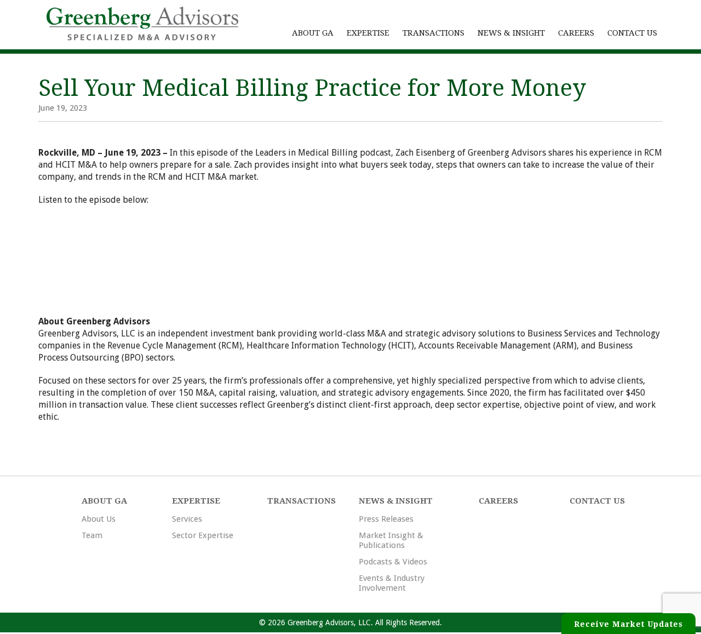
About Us (99, 519)
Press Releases (386, 519)
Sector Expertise (202, 535)
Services (187, 519)
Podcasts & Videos (393, 562)
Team (92, 535)
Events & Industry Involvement (391, 583)
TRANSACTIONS (433, 33)
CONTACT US (632, 33)
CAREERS (576, 33)
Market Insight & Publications (391, 540)
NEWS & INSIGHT (511, 33)
